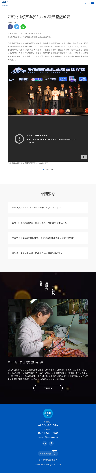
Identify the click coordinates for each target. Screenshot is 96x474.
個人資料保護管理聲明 (48, 460)
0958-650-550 (48, 432)
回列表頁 (49, 169)
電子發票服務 (45, 454)
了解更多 (48, 388)
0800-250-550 (48, 424)
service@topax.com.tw (48, 437)
